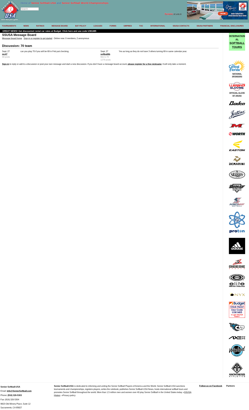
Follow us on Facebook (210, 386)
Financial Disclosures (232, 26)
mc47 (4, 54)
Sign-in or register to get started (38, 38)
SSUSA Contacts (181, 26)
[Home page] (10, 20)
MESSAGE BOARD (60, 26)
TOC (141, 26)
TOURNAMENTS (9, 26)
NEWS (26, 26)
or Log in (173, 14)
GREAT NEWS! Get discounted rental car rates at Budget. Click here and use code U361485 (49, 31)
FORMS (113, 26)
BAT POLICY (80, 26)
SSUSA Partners (205, 26)
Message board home (12, 38)
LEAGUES (98, 26)
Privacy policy (69, 395)
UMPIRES (128, 26)
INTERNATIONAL (157, 26)
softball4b (105, 54)
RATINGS (40, 26)
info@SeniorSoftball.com (19, 391)
